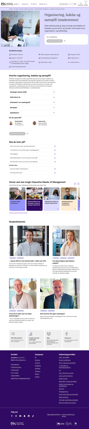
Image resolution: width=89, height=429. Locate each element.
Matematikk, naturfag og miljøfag (67, 381)
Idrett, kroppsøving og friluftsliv (67, 363)
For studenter (80, 4)
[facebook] (12, 416)
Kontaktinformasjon (16, 367)
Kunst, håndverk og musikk (66, 373)
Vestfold (37, 377)
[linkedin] (29, 416)
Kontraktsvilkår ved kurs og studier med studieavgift (24, 162)
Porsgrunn (37, 371)
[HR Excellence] (75, 424)
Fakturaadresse (15, 364)
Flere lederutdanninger (16, 173)
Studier (10, 9)
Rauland (37, 374)
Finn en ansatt (14, 373)
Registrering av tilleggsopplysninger (20, 378)
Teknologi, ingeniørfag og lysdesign (68, 400)
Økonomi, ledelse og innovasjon (26, 9)
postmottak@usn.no (20, 360)
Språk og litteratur (63, 397)
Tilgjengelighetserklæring (53, 414)
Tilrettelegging (14, 154)
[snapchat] (24, 416)
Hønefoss (37, 360)
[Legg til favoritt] (64, 41)
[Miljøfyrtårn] (61, 424)
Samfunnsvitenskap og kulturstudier (68, 394)
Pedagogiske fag (63, 391)
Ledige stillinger (15, 375)
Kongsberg (38, 366)
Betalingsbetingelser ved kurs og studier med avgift (23, 158)
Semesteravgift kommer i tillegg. (20, 63)
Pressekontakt (15, 370)
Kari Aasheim (18, 123)
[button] (75, 184)
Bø (35, 357)
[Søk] (75, 4)
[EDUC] (69, 424)
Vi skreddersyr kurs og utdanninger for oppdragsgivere (24, 150)
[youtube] (20, 416)
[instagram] (16, 416)
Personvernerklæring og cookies (68, 415)
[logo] (7, 4)
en (85, 1)
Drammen (37, 363)
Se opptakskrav (53, 37)
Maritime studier (63, 379)
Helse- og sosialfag (64, 357)
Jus (60, 370)
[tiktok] (33, 416)
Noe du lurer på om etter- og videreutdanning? (22, 146)
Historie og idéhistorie (65, 360)
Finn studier (16, 9)
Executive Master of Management (42, 9)
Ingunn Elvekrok (42, 123)
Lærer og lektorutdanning (65, 376)
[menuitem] (17, 4)
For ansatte (86, 4)
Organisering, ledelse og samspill (57, 9)
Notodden (37, 368)
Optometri (61, 389)
